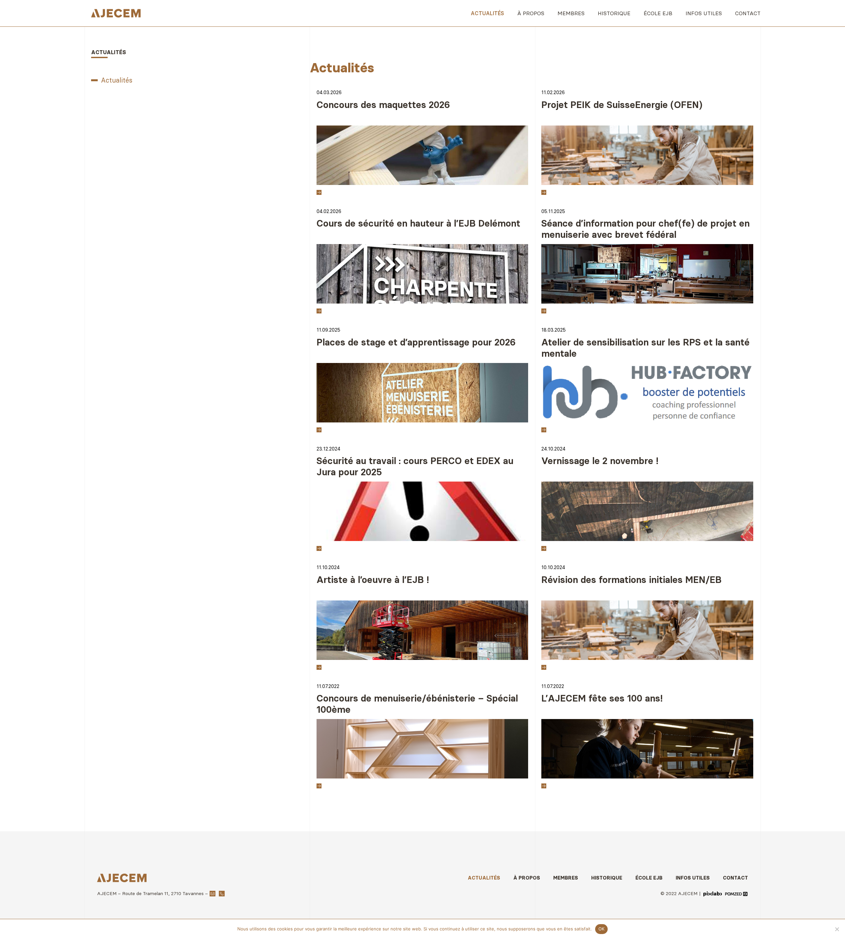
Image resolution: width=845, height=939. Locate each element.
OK (601, 928)
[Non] (836, 929)
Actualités (116, 80)
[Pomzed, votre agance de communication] (736, 893)
